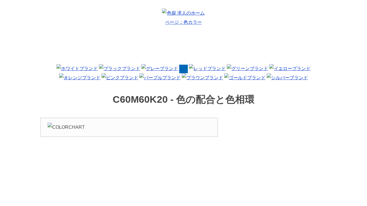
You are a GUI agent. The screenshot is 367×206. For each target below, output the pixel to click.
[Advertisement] (183, 47)
